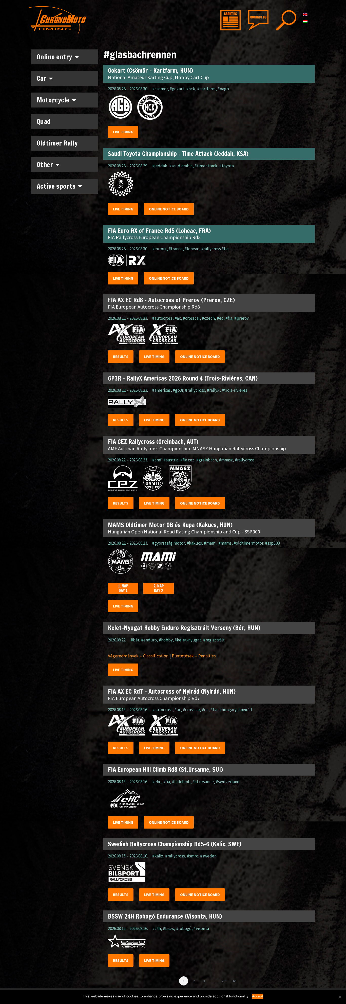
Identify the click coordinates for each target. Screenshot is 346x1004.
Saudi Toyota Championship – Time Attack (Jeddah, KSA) (178, 153)
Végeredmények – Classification (138, 656)
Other (45, 164)
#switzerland (228, 781)
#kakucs (194, 543)
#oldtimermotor (248, 543)
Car (42, 78)
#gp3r (178, 390)
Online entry (54, 57)
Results (120, 356)
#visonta (201, 928)
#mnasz (226, 460)
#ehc (156, 781)
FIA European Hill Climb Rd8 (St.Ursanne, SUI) (165, 769)
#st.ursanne (203, 781)
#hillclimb (181, 781)
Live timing (123, 132)
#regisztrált (214, 640)
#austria (170, 460)
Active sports (56, 186)
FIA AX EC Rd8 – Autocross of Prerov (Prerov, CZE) (171, 300)
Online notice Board (169, 209)
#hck (190, 89)
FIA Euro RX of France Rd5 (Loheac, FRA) (159, 230)
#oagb (223, 89)
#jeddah (159, 166)
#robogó (183, 928)
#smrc (192, 856)
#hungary (227, 709)
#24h (156, 928)
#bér (135, 640)
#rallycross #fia (214, 249)
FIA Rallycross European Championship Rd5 (154, 237)
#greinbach (206, 460)
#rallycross (195, 390)
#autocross (162, 318)
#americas (161, 390)
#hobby (165, 640)
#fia (228, 318)
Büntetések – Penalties (194, 656)
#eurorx (159, 249)
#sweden (208, 856)
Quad (44, 121)
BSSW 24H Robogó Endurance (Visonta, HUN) (165, 916)
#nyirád (245, 709)
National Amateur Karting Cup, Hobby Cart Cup (158, 77)
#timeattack (206, 166)
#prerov (241, 318)
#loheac (192, 249)
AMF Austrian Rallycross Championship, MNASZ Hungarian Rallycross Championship (197, 448)
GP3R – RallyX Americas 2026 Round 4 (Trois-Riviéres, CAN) (183, 378)
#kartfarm (206, 89)
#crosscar (191, 318)
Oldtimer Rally (57, 143)
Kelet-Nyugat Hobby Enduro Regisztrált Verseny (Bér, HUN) (184, 627)
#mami (210, 543)
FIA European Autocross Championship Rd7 (154, 698)
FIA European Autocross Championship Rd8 (154, 306)
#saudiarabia (181, 166)
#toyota (226, 166)
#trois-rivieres (234, 390)
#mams (225, 543)
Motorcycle (53, 100)
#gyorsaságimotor (168, 543)
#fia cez (187, 460)
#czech (208, 318)
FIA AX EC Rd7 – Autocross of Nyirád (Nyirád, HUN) (172, 691)
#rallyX (213, 390)
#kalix (157, 856)
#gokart (177, 89)
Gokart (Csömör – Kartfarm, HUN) (150, 70)
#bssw (168, 928)
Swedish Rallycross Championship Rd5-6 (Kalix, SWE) (174, 844)
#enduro (149, 640)
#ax (178, 318)
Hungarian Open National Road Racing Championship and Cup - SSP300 (184, 531)
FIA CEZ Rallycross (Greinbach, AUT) (153, 441)
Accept (257, 996)
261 (225, 979)
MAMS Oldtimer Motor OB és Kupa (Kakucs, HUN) (170, 525)
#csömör (160, 89)
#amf (156, 460)
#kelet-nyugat (188, 640)
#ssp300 (272, 543)
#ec (220, 318)
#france (176, 249)
